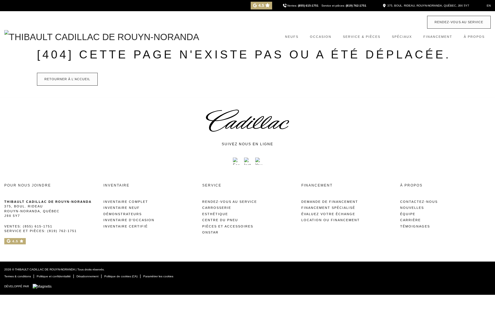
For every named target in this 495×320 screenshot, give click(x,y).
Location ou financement (330, 220)
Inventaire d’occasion (128, 220)
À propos (474, 36)
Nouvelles (412, 207)
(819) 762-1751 (356, 5)
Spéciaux (402, 36)
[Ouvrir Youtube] (258, 161)
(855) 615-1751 (308, 5)
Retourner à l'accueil (67, 79)
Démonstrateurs (122, 214)
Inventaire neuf (121, 207)
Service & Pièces (361, 36)
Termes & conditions (17, 276)
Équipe (407, 214)
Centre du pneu (220, 220)
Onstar (210, 232)
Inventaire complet (125, 201)
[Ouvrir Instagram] (247, 161)
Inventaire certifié (125, 226)
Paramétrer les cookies (158, 276)
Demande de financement (329, 201)
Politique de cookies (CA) (121, 276)
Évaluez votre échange (328, 214)
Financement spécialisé (328, 207)
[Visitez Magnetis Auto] (43, 286)
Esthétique (215, 214)
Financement (437, 36)
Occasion (320, 36)
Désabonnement (87, 276)
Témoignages (415, 226)
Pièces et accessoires (227, 226)
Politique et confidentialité (54, 276)
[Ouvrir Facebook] (236, 161)
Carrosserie (216, 207)
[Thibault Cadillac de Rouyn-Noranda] (101, 36)
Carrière (410, 220)
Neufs (291, 36)
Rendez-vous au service (459, 22)
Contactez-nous (419, 201)
